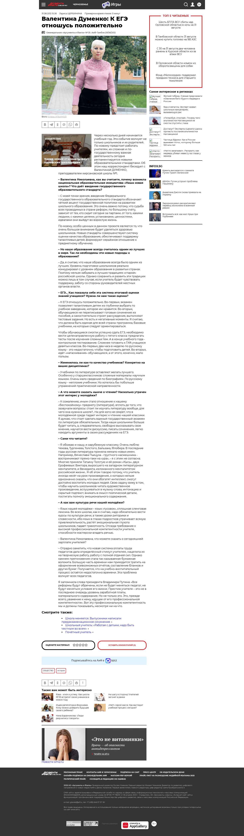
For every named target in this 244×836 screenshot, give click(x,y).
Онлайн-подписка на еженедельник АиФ (85, 776)
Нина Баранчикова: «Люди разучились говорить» (69, 717)
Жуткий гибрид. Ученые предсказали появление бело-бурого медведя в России (182, 99)
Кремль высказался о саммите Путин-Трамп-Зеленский (178, 171)
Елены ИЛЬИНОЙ (57, 116)
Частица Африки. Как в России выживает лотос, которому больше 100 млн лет (181, 142)
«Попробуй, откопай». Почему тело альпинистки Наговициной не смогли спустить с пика (181, 120)
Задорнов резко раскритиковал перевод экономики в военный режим (179, 205)
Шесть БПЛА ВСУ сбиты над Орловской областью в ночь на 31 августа (175, 25)
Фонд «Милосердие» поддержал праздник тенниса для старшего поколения (176, 78)
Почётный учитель (78, 632)
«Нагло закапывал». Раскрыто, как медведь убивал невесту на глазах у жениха (182, 153)
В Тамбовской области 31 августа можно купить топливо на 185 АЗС (176, 38)
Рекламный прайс (73, 772)
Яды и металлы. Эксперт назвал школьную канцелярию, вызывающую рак (179, 109)
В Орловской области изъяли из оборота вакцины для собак (176, 64)
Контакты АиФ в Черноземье (101, 772)
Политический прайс (75, 779)
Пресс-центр (149, 772)
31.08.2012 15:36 (49, 13)
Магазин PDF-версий (121, 776)
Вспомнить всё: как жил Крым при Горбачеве (180, 215)
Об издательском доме (172, 772)
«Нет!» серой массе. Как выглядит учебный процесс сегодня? (125, 706)
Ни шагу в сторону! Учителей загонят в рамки (123, 695)
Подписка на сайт (129, 772)
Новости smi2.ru (53, 761)
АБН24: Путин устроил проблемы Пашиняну (180, 182)
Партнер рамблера (110, 824)
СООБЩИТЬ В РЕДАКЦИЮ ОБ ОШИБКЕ (108, 779)
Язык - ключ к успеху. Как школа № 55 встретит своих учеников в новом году (72, 697)
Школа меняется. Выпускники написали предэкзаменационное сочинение (91, 620)
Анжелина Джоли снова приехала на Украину (182, 193)
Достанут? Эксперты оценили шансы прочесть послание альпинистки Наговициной (182, 131)
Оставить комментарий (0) (122, 645)
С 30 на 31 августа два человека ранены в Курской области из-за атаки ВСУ (176, 51)
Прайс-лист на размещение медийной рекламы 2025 (167, 776)
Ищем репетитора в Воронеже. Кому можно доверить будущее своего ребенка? (72, 708)
